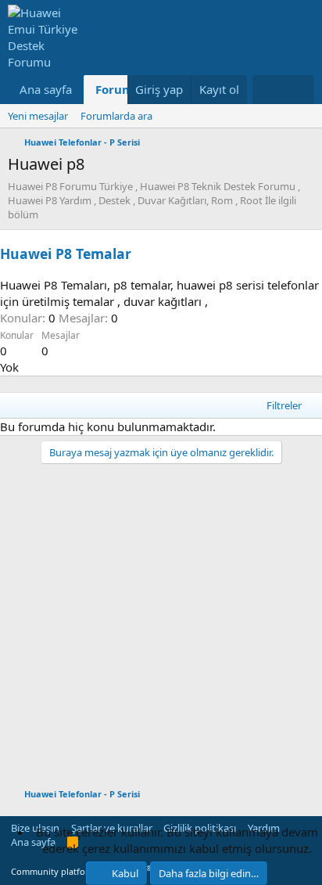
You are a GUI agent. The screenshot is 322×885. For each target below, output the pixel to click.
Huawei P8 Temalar (65, 253)
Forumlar (122, 89)
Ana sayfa (46, 89)
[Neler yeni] (267, 89)
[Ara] (299, 89)
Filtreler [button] (284, 405)
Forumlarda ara (116, 116)
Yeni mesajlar (38, 116)
